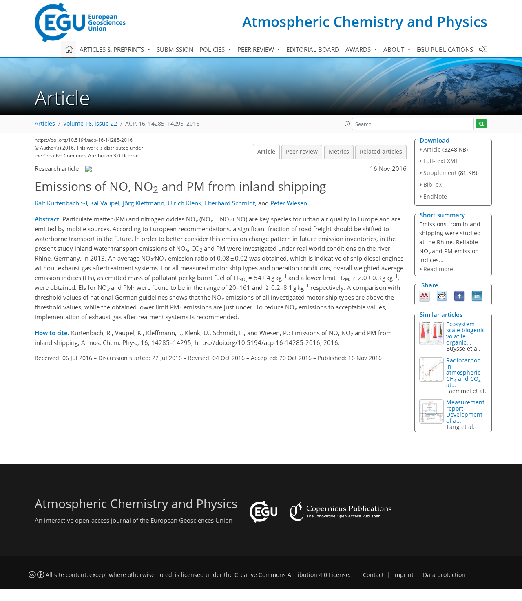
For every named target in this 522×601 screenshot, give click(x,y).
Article (266, 151)
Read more (438, 269)
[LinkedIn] (476, 296)
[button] (347, 123)
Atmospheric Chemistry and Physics (364, 21)
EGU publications (445, 49)
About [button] (394, 49)
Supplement (440, 173)
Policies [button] (212, 49)
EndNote (435, 196)
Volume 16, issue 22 (90, 123)
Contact (373, 575)
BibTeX (432, 184)
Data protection (444, 575)
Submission (175, 49)
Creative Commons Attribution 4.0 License (291, 575)
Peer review (302, 151)
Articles (45, 123)
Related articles (381, 151)
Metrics (339, 151)
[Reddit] (441, 296)
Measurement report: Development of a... (465, 411)
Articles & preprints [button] (113, 49)
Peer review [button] (256, 49)
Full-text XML (440, 161)
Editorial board (312, 49)
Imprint (403, 575)
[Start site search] (481, 124)
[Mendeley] (424, 296)
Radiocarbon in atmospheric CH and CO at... (463, 372)
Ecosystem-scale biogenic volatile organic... (465, 333)
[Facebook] (459, 296)
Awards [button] (358, 49)
